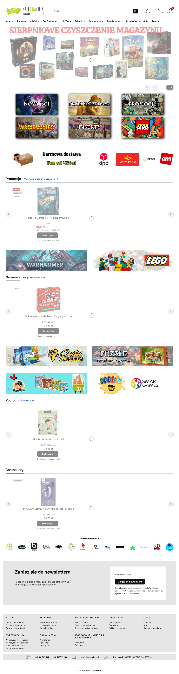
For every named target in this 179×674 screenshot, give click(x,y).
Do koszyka (47, 235)
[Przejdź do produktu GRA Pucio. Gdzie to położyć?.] (48, 423)
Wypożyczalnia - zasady (17, 640)
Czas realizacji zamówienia (87, 628)
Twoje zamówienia (48, 622)
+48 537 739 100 (60, 657)
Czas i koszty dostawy (85, 625)
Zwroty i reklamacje (14, 622)
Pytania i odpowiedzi (15, 628)
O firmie (147, 622)
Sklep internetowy (88, 670)
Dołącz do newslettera (130, 581)
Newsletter (45, 640)
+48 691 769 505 (42, 657)
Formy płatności (82, 622)
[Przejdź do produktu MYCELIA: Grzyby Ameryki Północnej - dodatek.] (48, 492)
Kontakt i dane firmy (152, 628)
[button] (135, 11)
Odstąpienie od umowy (16, 625)
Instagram (44, 645)
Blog (145, 625)
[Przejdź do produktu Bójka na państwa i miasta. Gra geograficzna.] (48, 300)
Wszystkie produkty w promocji (39, 179)
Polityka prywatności (118, 628)
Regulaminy (114, 625)
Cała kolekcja (24, 400)
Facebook (44, 642)
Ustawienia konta (48, 625)
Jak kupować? (115, 622)
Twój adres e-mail (123, 574)
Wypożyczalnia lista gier (17, 642)
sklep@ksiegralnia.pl (90, 657)
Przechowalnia (46, 628)
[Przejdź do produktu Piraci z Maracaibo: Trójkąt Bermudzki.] (48, 201)
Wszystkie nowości (32, 277)
